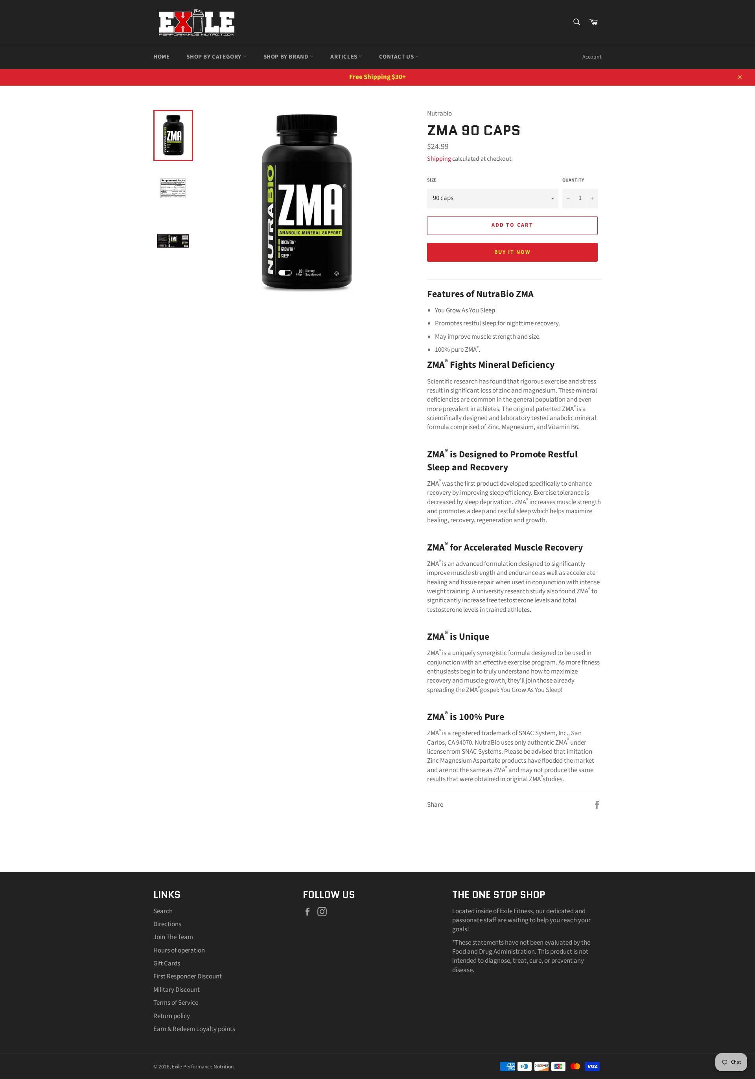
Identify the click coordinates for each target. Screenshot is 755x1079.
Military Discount (176, 990)
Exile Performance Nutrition (203, 1066)
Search (163, 911)
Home (161, 57)
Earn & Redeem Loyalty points (194, 1029)
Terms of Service (175, 1002)
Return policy (171, 1016)
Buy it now (512, 252)
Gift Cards (166, 963)
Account (592, 57)
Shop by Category (214, 57)
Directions (167, 924)
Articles (344, 57)
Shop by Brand (286, 57)
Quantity (573, 180)
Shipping (439, 158)
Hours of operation (179, 950)
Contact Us (397, 57)
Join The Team (173, 937)
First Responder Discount (187, 976)
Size (431, 180)
